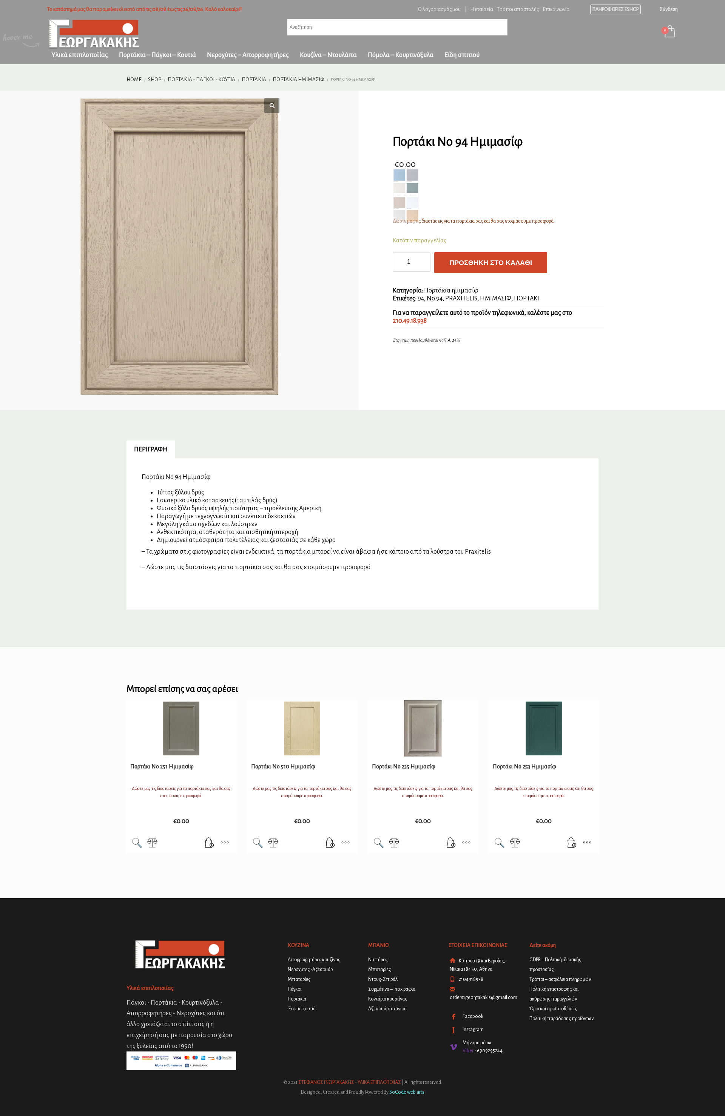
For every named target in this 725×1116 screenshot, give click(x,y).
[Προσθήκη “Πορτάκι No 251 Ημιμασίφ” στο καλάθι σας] (209, 843)
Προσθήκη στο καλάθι (490, 262)
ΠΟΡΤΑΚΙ (526, 298)
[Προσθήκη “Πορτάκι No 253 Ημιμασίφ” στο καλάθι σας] (572, 843)
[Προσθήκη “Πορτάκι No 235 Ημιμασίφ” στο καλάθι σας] (451, 843)
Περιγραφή (151, 449)
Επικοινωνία (556, 9)
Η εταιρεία (481, 9)
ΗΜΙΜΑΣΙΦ (495, 298)
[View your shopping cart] (669, 32)
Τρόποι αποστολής (518, 9)
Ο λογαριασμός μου (439, 9)
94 (421, 298)
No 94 (435, 298)
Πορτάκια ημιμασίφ (451, 290)
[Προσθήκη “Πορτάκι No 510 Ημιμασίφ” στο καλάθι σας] (330, 843)
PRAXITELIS (461, 298)
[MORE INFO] (224, 843)
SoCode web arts (406, 1092)
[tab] (150, 449)
